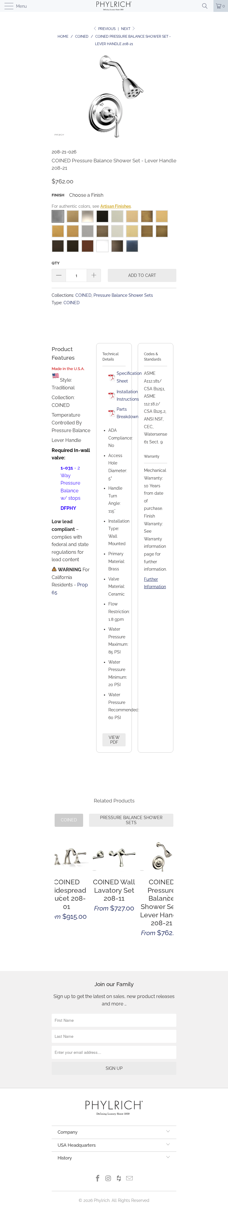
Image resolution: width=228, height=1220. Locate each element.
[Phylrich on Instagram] (108, 1178)
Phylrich (102, 1200)
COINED (83, 295)
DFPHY (68, 508)
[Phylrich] (114, 6)
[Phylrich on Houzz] (119, 1178)
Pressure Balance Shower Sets (123, 295)
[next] (167, 898)
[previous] (60, 898)
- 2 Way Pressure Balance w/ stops (70, 483)
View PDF (114, 740)
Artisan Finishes (115, 206)
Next (126, 29)
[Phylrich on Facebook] (98, 1178)
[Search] (207, 6)
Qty (56, 263)
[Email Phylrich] (129, 1178)
